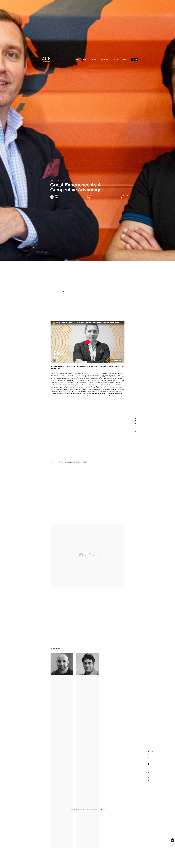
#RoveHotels (64, 382)
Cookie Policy (98, 809)
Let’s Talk (134, 59)
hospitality (78, 462)
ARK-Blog (60, 462)
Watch (52, 180)
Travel (84, 462)
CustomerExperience (69, 462)
